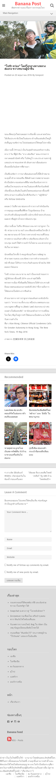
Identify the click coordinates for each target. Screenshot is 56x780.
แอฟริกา (14, 676)
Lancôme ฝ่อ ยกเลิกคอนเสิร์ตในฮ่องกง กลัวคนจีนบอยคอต (15, 413)
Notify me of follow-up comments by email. (28, 565)
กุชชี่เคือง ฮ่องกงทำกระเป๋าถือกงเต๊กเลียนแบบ (39, 451)
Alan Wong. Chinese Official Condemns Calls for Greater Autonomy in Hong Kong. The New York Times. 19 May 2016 (27, 327)
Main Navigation (10, 13)
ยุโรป (12, 671)
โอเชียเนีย (14, 661)
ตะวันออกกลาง (17, 666)
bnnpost (39, 75)
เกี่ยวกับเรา (15, 702)
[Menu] (3, 5)
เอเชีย (13, 656)
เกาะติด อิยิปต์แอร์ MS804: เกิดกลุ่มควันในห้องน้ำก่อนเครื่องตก (15, 476)
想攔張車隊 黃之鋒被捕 (23, 339)
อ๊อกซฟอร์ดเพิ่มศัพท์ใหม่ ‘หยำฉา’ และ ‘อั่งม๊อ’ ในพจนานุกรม (39, 413)
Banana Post (28, 3)
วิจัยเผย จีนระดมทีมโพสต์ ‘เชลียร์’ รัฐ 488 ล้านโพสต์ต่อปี (40, 476)
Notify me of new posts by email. (23, 572)
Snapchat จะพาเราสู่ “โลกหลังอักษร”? (27, 611)
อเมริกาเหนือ (16, 682)
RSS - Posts (17, 740)
